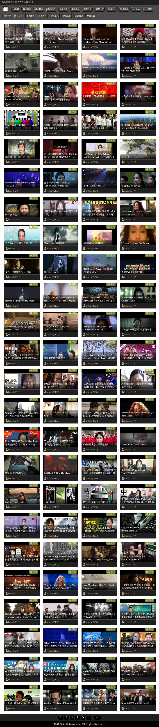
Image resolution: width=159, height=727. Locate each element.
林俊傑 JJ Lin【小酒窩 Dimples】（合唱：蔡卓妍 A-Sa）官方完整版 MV (22, 702)
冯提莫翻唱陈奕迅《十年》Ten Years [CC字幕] (136, 471)
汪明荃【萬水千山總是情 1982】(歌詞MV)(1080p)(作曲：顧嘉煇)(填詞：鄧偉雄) (59, 529)
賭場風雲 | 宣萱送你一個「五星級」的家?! (59, 385)
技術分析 (63, 9)
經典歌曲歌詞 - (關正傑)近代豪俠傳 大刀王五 (137, 385)
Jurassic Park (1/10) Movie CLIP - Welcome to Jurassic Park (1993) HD (99, 356)
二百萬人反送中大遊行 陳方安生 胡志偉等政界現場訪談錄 (136, 40)
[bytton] (5, 9)
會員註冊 (67, 16)
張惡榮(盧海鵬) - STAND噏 (57, 473)
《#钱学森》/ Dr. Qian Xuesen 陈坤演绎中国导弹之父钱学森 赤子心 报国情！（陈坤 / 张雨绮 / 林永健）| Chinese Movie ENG (21, 644)
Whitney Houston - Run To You (135, 243)
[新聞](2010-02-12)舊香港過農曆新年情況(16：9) (99, 615)
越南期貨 (39, 9)
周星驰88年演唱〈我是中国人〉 (59, 70)
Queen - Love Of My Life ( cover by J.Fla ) (60, 414)
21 (97, 717)
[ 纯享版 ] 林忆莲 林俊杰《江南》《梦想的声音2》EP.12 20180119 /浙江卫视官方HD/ (137, 357)
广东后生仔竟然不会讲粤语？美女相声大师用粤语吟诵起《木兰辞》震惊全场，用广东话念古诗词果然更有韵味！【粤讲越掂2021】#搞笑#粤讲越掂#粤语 (99, 213)
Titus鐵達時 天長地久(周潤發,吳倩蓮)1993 (99, 673)
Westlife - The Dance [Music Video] (60, 703)
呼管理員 (91, 16)
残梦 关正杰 (11, 214)
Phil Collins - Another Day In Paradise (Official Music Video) (97, 40)
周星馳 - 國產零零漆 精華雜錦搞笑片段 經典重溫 (60, 126)
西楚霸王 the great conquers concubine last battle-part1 (134, 673)
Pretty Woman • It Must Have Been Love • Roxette (136, 213)
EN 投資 (18, 16)
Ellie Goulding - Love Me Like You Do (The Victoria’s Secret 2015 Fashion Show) (60, 587)
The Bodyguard (51, 272)
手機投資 (124, 9)
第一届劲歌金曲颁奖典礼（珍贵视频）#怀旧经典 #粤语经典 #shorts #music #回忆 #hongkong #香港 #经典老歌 (60, 156)
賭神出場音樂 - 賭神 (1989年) (135, 703)
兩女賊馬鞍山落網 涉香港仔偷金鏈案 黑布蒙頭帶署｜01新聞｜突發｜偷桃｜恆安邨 (99, 472)
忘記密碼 (79, 16)
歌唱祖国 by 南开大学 (131, 185)
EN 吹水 (7, 16)
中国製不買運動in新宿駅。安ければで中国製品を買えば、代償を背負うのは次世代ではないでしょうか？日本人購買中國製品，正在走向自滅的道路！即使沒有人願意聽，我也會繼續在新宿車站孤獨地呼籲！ (137, 501)
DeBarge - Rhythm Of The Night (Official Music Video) (97, 328)
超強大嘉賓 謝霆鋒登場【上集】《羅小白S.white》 (59, 615)
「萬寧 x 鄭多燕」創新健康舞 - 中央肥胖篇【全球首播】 (137, 270)
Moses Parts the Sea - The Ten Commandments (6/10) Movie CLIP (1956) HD (98, 299)
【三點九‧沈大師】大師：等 (18, 243)
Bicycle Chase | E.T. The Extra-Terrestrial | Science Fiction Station (20, 615)
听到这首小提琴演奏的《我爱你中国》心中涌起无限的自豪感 (137, 126)
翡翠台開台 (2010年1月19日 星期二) (21, 126)
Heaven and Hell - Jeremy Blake (19, 300)
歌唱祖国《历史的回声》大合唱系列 (99, 98)
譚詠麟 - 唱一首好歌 (15, 157)
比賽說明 (30, 16)
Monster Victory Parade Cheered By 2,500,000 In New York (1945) (60, 558)
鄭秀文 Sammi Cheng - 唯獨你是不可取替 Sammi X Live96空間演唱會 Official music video (60, 644)
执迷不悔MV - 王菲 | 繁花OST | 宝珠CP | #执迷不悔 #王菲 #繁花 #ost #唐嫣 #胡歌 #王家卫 (21, 357)
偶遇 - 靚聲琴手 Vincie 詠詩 (18, 272)
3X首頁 (15, 9)
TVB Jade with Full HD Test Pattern (99, 502)
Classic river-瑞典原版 (54, 243)
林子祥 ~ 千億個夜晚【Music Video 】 (137, 98)
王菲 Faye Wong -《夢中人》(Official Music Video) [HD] (57, 184)
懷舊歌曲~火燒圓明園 (93, 243)
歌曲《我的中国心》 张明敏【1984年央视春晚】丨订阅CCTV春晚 (22, 443)
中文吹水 (136, 9)
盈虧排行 (51, 9)
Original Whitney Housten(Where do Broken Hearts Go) (137, 529)
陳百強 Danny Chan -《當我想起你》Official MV (98, 270)
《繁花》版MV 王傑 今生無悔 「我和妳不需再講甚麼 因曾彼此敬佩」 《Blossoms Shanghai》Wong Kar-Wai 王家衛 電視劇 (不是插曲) (138, 587)
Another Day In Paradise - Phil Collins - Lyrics (135, 299)
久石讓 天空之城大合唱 (94, 128)
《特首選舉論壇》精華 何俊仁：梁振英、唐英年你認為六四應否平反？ (21, 529)
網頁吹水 (88, 9)
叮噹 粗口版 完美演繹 (54, 358)
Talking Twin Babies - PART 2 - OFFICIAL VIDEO (135, 558)
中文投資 (148, 9)
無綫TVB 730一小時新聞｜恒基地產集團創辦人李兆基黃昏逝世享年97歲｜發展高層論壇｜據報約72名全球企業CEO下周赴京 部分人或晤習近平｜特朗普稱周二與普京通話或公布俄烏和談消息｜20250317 (138, 616)
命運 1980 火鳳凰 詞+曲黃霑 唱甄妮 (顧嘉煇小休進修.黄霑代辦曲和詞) (99, 414)
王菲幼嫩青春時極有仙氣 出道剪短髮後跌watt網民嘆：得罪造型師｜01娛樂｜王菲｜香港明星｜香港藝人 (60, 673)
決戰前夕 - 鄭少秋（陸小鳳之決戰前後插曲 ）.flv (21, 40)
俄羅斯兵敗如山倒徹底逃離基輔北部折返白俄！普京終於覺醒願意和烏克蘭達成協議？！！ (137, 644)
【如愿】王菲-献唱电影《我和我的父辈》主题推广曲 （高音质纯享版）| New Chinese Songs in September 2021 (22, 587)
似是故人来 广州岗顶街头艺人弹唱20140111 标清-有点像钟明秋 (22, 414)
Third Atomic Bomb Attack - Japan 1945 (98, 69)
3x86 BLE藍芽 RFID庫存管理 (17, 2)
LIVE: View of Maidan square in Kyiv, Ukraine (58, 40)
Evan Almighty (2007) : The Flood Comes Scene (98, 586)
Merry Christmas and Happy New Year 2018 (20, 184)
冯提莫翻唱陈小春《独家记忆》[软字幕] (60, 213)
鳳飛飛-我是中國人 (14, 70)
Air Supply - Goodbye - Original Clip (99, 559)
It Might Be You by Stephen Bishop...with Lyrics (56, 328)
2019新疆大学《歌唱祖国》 (96, 444)
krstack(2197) (14, 47)
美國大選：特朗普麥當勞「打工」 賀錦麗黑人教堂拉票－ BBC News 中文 (99, 702)
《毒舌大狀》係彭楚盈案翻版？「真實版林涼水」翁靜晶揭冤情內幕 (99, 529)
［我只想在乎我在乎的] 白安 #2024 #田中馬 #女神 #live (138, 69)
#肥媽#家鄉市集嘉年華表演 (57, 99)
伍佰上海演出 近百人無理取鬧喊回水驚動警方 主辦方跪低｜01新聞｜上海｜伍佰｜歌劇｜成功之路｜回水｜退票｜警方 (21, 558)
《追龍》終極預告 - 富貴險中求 (136, 329)
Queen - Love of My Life (94, 185)
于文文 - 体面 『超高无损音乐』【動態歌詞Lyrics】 (59, 443)
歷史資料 (43, 16)
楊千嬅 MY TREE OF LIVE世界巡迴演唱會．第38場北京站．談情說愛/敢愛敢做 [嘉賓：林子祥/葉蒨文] (99, 644)
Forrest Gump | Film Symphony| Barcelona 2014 (19, 328)
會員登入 (55, 16)
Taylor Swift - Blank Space (133, 444)
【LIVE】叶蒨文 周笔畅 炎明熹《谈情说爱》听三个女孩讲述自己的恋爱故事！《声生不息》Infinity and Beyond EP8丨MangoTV (99, 386)
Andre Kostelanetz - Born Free (134, 157)
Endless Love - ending (15, 502)
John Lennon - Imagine (15, 387)
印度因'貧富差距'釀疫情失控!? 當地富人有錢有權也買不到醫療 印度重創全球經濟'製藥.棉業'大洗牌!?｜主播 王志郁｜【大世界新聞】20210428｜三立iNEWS (22, 673)
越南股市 (27, 9)
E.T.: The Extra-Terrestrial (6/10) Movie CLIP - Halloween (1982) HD (60, 299)
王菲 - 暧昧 (49, 502)
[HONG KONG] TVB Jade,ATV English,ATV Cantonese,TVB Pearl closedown (98, 156)
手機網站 (75, 9)
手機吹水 (112, 9)
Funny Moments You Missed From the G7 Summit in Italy (22, 98)
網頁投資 (100, 9)
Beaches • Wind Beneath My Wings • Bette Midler (137, 414)
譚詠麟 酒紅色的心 (14, 473)
